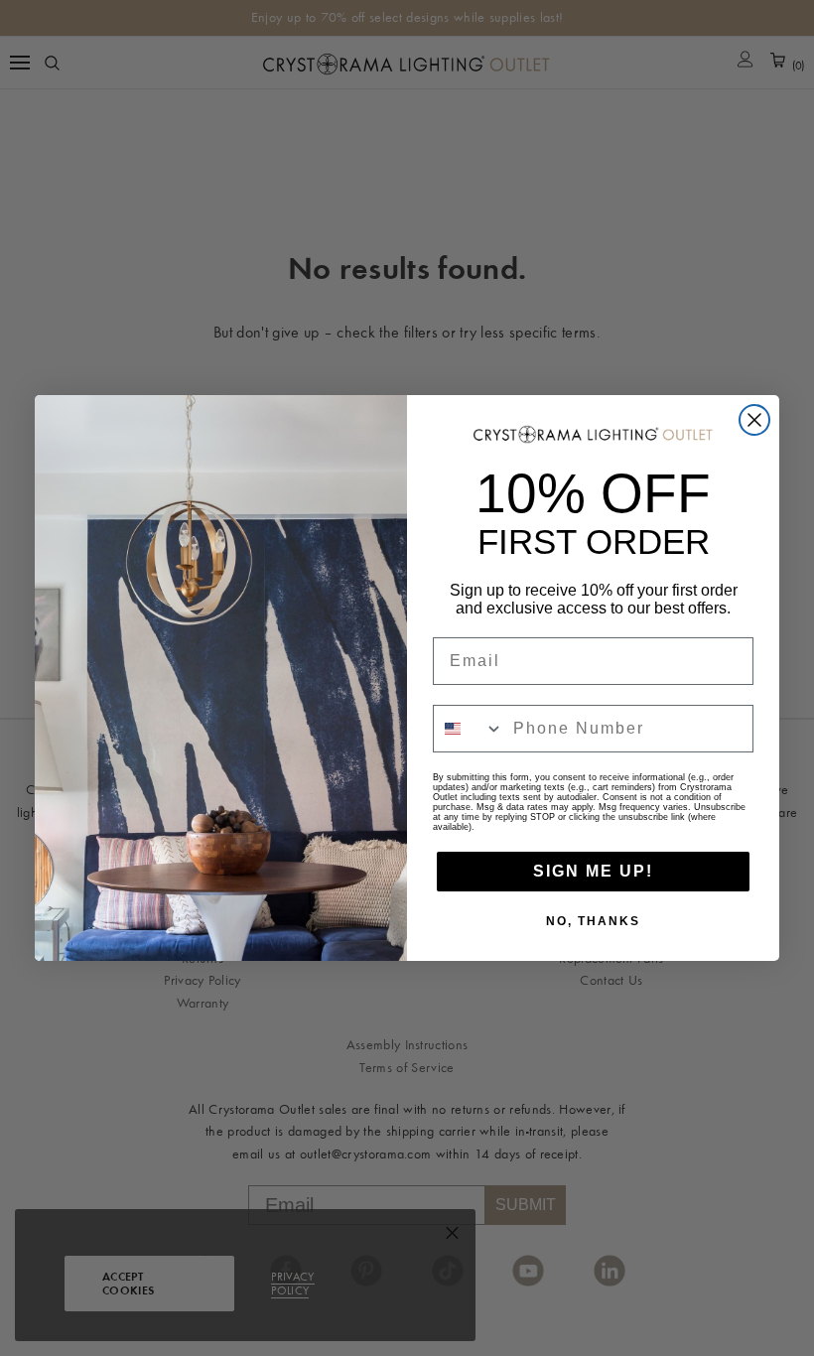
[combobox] (468, 728)
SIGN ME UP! (593, 871)
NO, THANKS (593, 921)
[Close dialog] (754, 420)
